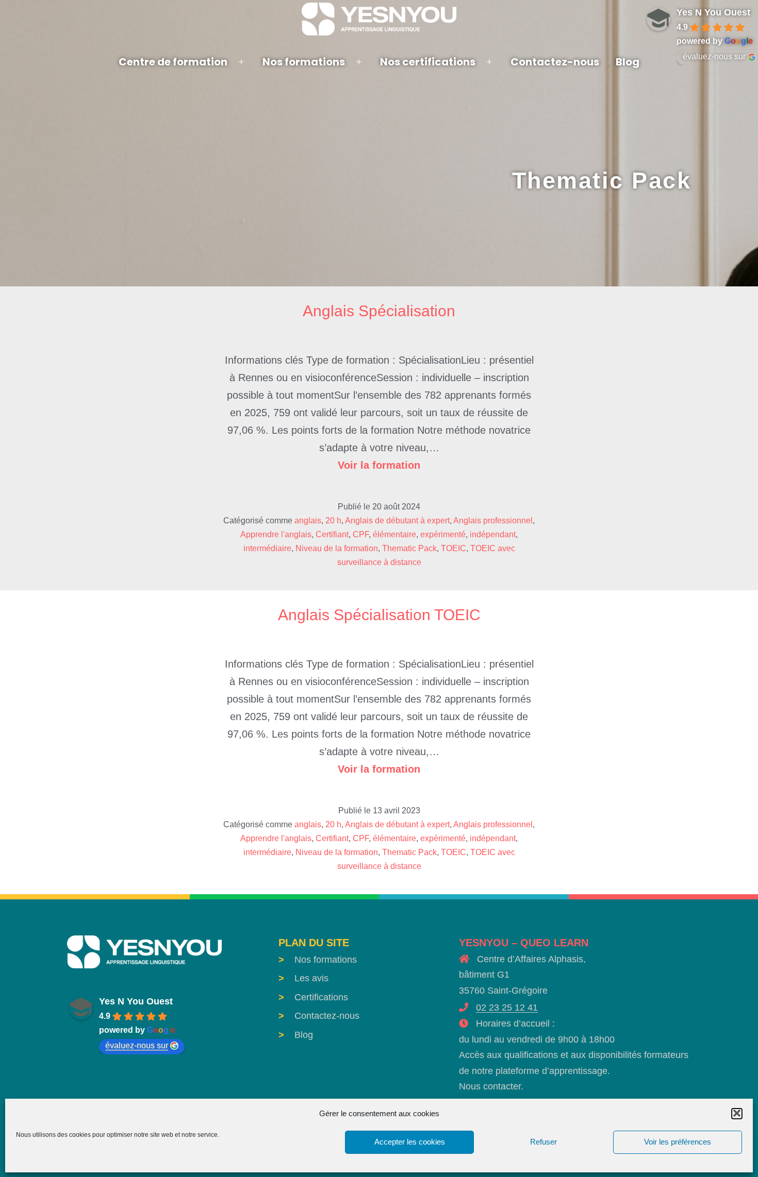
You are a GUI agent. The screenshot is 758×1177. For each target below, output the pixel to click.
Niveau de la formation (336, 548)
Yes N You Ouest (136, 1001)
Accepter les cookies (409, 1141)
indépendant (493, 534)
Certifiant (332, 534)
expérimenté (443, 534)
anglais (307, 520)
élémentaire (394, 534)
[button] (737, 1113)
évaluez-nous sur (136, 1045)
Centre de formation (173, 62)
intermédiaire (267, 548)
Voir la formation (379, 465)
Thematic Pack (409, 548)
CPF (361, 534)
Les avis (311, 978)
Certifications (321, 997)
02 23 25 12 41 (507, 1007)
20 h (333, 520)
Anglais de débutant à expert (397, 520)
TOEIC (453, 548)
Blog (627, 62)
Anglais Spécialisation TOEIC (379, 614)
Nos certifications (427, 62)
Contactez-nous (554, 62)
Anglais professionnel (493, 520)
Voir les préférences (677, 1141)
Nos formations (303, 62)
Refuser (543, 1141)
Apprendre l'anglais (275, 534)
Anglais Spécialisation (379, 310)
